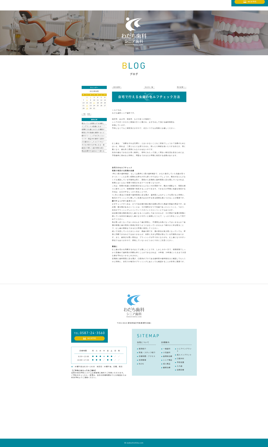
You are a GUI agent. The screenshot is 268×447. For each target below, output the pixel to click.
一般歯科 (166, 348)
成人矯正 (166, 363)
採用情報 (142, 360)
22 (87, 105)
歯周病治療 (167, 356)
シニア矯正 (167, 360)
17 (94, 103)
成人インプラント (184, 354)
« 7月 (84, 114)
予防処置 (180, 362)
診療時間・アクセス (147, 356)
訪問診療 (180, 369)
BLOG (141, 363)
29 (87, 108)
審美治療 (166, 367)
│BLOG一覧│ (149, 87)
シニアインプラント (184, 349)
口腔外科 (180, 358)
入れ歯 (179, 366)
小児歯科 (166, 352)
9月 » (89, 114)
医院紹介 (142, 348)
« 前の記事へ (117, 87)
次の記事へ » (181, 87)
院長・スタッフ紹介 (147, 352)
